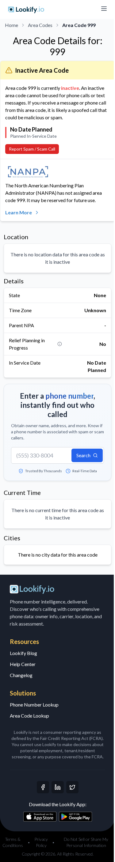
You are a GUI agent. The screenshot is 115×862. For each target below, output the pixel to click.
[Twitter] (72, 787)
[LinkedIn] (58, 787)
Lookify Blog (23, 653)
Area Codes (40, 25)
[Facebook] (43, 787)
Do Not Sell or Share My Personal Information (86, 842)
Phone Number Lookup (34, 704)
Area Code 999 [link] (79, 25)
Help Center (23, 664)
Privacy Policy (41, 842)
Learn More (18, 212)
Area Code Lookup (29, 715)
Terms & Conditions (12, 842)
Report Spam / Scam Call (32, 148)
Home (11, 25)
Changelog (21, 675)
